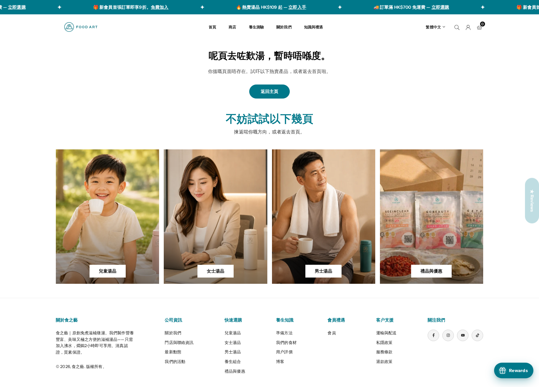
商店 (232, 27)
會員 (332, 332)
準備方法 (284, 332)
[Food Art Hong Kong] (81, 26)
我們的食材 (286, 342)
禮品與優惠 (235, 371)
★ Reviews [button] (532, 200)
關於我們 (284, 27)
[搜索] (457, 27)
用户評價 (284, 351)
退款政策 (384, 361)
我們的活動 (175, 361)
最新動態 (173, 351)
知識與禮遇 (313, 27)
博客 (280, 361)
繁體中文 (433, 27)
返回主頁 (269, 91)
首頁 (212, 27)
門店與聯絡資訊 (179, 342)
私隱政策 (384, 342)
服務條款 (384, 351)
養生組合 (233, 361)
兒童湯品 (233, 332)
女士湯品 (233, 342)
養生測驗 (256, 27)
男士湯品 (233, 351)
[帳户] (468, 27)
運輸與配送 (386, 332)
